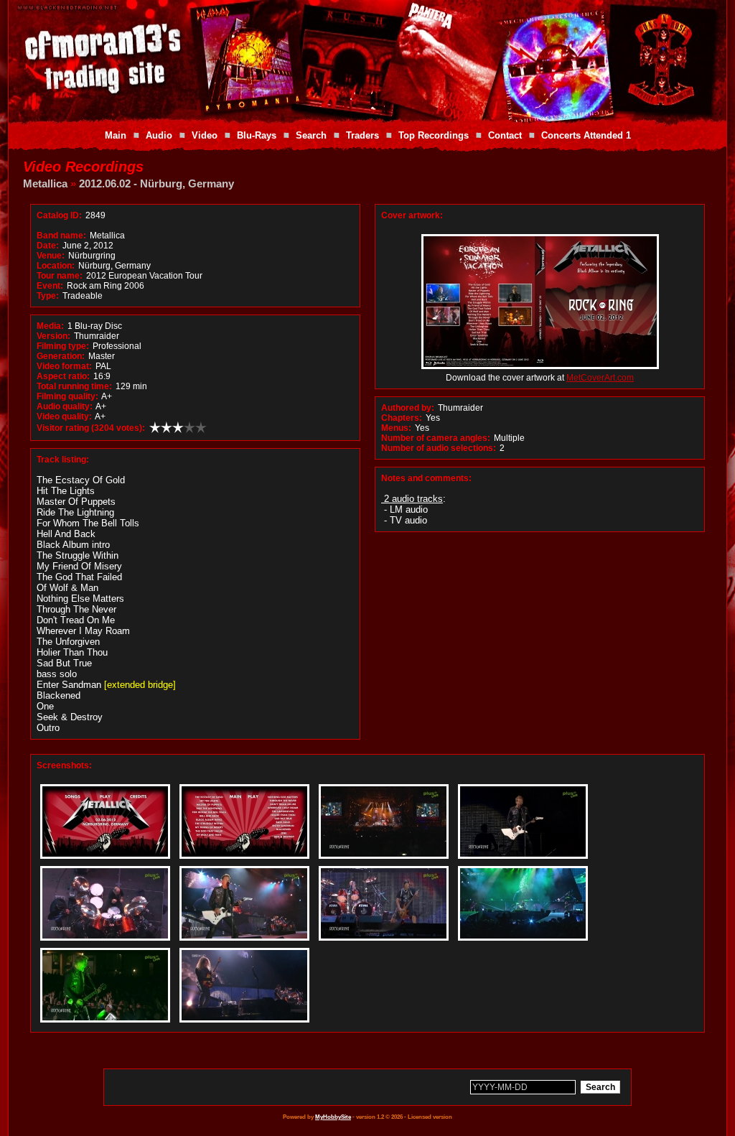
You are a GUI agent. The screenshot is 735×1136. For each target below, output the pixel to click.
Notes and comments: (426, 478)
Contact (505, 135)
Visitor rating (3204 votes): (91, 428)
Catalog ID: (59, 215)
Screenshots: (64, 765)
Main (115, 135)
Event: (50, 286)
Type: (48, 296)
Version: (53, 336)
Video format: (64, 366)
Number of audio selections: (438, 448)
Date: (48, 246)
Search (311, 135)
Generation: (61, 356)
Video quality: (64, 416)
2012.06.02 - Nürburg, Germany (156, 183)
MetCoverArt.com (600, 378)
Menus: (396, 428)
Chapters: (401, 418)
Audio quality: (65, 406)
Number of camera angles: (435, 438)
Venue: (51, 256)
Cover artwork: (412, 215)
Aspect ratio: (63, 376)
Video (204, 135)
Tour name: (60, 276)
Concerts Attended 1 (586, 135)
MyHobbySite (333, 1117)
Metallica (45, 183)
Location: (56, 266)
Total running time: (74, 386)
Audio (159, 135)
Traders (362, 135)
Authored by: (407, 408)
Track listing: (63, 460)
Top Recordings (433, 135)
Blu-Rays (256, 135)
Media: (50, 326)
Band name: (61, 236)
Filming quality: (67, 396)
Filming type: (63, 346)
